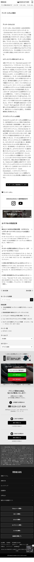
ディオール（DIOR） (21, 448)
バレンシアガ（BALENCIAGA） (14, 451)
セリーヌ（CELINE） (11, 448)
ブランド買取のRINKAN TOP (6, 5)
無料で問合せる (17, 423)
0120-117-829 (19, 406)
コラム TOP (16, 5)
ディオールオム (23, 5)
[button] (32, 2)
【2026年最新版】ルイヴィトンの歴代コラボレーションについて (17, 308)
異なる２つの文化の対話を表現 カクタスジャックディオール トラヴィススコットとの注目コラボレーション (15, 231)
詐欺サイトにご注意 (24, 544)
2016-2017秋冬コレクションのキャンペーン (16, 263)
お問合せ (3, 546)
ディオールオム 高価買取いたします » (17, 185)
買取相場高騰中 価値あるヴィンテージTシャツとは (15, 312)
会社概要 (3, 542)
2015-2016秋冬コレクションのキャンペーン (16, 275)
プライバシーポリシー (5, 544)
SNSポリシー (15, 544)
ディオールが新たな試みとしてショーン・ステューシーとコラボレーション (15, 249)
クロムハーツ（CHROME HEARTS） (20, 455)
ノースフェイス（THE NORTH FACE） (17, 452)
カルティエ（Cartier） (23, 457)
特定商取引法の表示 (16, 542)
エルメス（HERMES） (22, 447)
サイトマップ (9, 546)
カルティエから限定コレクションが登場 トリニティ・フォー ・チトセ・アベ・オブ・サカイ (18, 323)
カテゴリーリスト (7, 331)
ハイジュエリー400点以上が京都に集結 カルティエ (16, 315)
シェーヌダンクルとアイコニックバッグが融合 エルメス (17, 319)
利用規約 (8, 542)
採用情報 (16, 546)
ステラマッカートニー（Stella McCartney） (22, 454)
